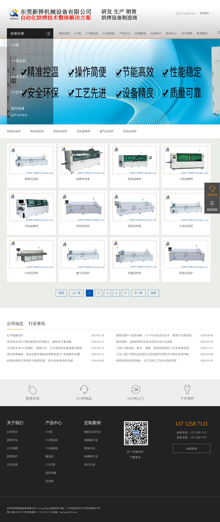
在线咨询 (191, 448)
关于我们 (15, 423)
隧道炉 (50, 456)
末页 (153, 292)
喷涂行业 (89, 448)
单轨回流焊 (37, 131)
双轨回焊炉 (83, 226)
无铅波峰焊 (83, 131)
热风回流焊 (14, 131)
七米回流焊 (186, 226)
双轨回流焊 (60, 131)
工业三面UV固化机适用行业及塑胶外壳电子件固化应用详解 (152, 354)
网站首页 (64, 33)
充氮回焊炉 (134, 273)
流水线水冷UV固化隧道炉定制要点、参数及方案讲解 (39, 341)
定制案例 (92, 423)
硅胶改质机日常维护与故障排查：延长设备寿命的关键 (40, 360)
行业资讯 (37, 323)
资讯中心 (171, 33)
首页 (61, 292)
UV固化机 (18, 61)
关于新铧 (186, 33)
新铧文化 (12, 440)
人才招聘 (12, 448)
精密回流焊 (31, 178)
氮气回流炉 (83, 273)
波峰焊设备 (83, 178)
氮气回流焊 (106, 131)
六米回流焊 (31, 273)
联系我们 (205, 13)
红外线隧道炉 (15, 335)
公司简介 (12, 431)
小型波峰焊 (186, 178)
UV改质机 (18, 76)
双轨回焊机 (134, 226)
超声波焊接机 (19, 115)
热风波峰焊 (134, 178)
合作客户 (155, 33)
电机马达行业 (92, 431)
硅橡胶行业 (91, 456)
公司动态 (15, 323)
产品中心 (124, 33)
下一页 (138, 292)
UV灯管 (17, 92)
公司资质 (12, 464)
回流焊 (50, 481)
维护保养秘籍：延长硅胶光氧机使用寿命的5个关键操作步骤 (43, 354)
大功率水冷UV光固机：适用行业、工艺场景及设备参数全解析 (44, 348)
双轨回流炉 (186, 273)
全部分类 (17, 33)
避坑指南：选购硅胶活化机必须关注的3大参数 (144, 341)
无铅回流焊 (130, 131)
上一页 (76, 292)
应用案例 (140, 33)
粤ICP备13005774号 (17, 512)
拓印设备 (18, 108)
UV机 (15, 45)
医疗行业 (89, 464)
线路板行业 (91, 440)
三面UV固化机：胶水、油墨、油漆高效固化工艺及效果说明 (152, 348)
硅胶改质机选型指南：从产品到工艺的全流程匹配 (146, 360)
